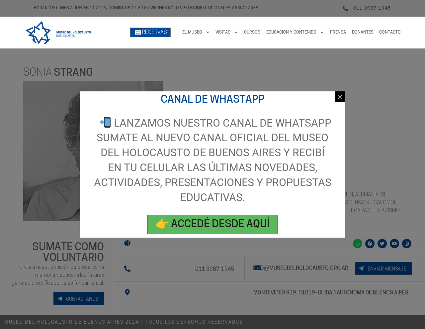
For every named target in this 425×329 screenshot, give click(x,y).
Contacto (390, 32)
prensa (338, 32)
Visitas (222, 32)
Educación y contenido (291, 32)
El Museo (192, 32)
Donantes (363, 32)
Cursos (252, 32)
